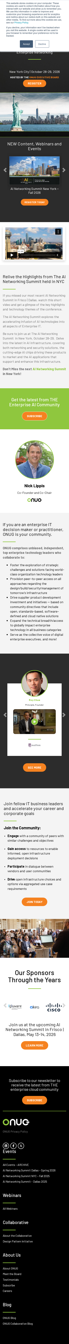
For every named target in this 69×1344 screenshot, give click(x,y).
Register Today (34, 202)
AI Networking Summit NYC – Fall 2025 (26, 1176)
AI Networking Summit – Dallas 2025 (25, 1181)
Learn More (34, 1045)
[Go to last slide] (5, 170)
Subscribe (34, 416)
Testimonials (11, 1279)
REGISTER (34, 83)
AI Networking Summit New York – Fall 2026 (34, 190)
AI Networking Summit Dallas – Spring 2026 (29, 1170)
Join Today (34, 901)
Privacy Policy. (21, 22)
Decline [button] (42, 43)
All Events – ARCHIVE (16, 1164)
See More (34, 767)
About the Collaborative (17, 1235)
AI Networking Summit (49, 369)
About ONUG (10, 1268)
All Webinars (10, 1208)
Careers (7, 1290)
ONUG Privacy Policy (15, 1131)
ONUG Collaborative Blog (18, 1323)
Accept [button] (26, 43)
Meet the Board (12, 1274)
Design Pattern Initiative (18, 1241)
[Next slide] (64, 170)
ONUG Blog (9, 1318)
